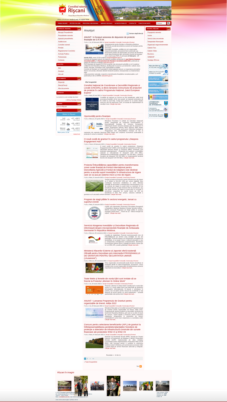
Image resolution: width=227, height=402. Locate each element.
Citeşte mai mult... (115, 104)
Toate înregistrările (91, 362)
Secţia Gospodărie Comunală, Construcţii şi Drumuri (119, 42)
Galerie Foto (152, 48)
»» (93, 358)
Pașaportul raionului (154, 32)
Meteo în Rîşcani (69, 114)
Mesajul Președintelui (65, 32)
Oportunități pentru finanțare (97, 116)
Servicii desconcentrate (156, 38)
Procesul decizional (90, 23)
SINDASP (151, 57)
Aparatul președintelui (65, 38)
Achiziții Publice (121, 23)
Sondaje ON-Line (153, 60)
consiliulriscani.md (64, 397)
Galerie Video (152, 51)
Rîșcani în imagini (65, 372)
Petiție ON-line (75, 23)
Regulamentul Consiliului (66, 51)
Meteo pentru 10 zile (63, 132)
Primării (60, 48)
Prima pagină (62, 23)
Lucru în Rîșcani (61, 106)
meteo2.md (76, 134)
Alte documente (63, 88)
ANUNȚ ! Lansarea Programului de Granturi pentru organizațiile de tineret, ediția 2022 (108, 302)
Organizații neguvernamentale (158, 45)
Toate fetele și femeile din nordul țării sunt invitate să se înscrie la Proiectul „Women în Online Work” (110, 279)
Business (151, 54)
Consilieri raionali (64, 45)
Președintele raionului (65, 35)
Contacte (132, 23)
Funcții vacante (144, 23)
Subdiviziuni (62, 42)
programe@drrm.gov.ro (114, 57)
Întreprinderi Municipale (155, 42)
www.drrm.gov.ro (108, 62)
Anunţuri (61, 71)
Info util (60, 74)
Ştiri (59, 68)
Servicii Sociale (106, 23)
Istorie (150, 35)
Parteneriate (62, 57)
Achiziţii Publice (63, 54)
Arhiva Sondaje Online (74, 100)
